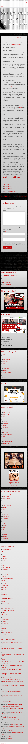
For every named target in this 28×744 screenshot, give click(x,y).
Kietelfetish (9, 738)
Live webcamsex (14, 485)
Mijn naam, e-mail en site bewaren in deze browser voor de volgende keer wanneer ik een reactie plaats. (14, 244)
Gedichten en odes (7, 512)
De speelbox (6, 184)
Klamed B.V (3, 743)
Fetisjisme (5, 425)
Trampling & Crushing (7, 441)
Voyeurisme (5, 538)
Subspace (5, 439)
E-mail (4, 237)
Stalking (4, 436)
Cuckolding (5, 503)
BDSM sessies (6, 496)
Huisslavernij (5, 518)
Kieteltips (9, 736)
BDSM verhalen (6, 363)
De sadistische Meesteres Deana (11, 180)
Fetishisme (5, 370)
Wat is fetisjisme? (8, 182)
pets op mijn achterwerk (12, 86)
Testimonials (5, 532)
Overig (4, 525)
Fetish (5, 191)
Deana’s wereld (6, 368)
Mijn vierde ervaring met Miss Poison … (10, 677)
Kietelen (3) (9, 730)
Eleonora (15, 39)
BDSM (4, 354)
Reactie (5, 210)
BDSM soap (5, 361)
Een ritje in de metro (22, 196)
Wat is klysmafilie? (8, 188)
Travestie (5, 534)
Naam (4, 231)
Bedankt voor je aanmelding (17, 722)
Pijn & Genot (5, 432)
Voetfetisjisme (6, 443)
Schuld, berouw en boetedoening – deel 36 (11, 689)
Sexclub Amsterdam (14, 480)
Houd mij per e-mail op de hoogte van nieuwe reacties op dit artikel (12, 228)
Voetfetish (5, 536)
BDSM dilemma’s (6, 357)
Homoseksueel (6, 516)
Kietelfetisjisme (6, 427)
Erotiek (4, 507)
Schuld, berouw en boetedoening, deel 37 (11, 679)
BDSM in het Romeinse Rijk (8, 419)
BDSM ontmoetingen (7, 494)
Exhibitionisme (6, 423)
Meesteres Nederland (14, 482)
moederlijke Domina (15, 44)
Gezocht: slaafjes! (15, 719)
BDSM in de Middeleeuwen (8, 416)
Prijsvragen (5, 375)
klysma (20, 107)
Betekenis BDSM (6, 498)
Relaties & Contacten (7, 434)
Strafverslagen (6, 529)
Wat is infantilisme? (8, 186)
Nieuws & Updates (7, 372)
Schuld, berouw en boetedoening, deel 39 (11, 646)
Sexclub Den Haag (14, 483)
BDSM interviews (6, 359)
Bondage (5, 421)
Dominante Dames (7, 505)
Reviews (4, 377)
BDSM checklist (6, 414)
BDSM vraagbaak (6, 366)
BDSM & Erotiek (6, 412)
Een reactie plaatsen (13, 191)
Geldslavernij (5, 514)
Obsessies (5, 430)
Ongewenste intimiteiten (8, 523)
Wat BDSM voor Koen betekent (8, 652)
